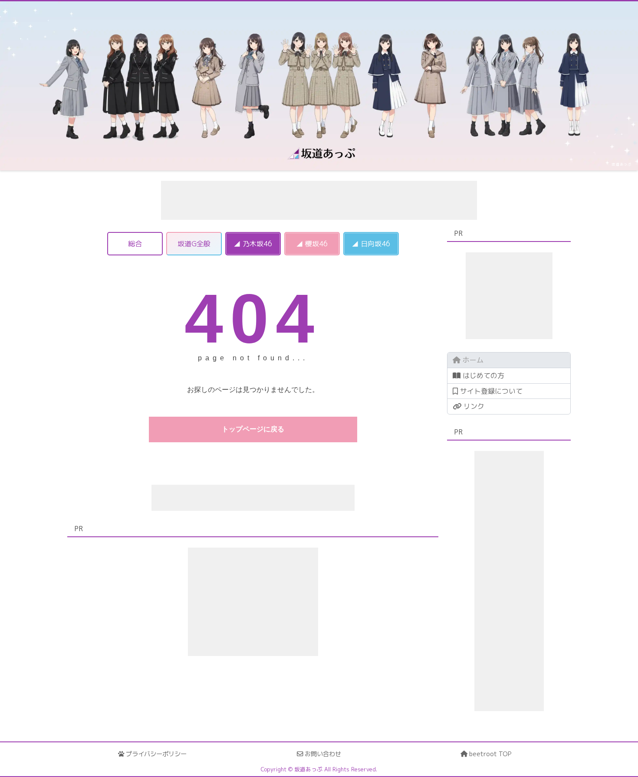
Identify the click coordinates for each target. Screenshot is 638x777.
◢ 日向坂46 (371, 243)
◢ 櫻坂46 (312, 243)
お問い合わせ (322, 754)
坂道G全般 (194, 243)
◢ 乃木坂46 (252, 243)
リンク (472, 406)
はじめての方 (482, 375)
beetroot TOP (489, 754)
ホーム (471, 360)
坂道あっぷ (621, 164)
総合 (135, 243)
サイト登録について (490, 391)
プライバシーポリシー (155, 754)
